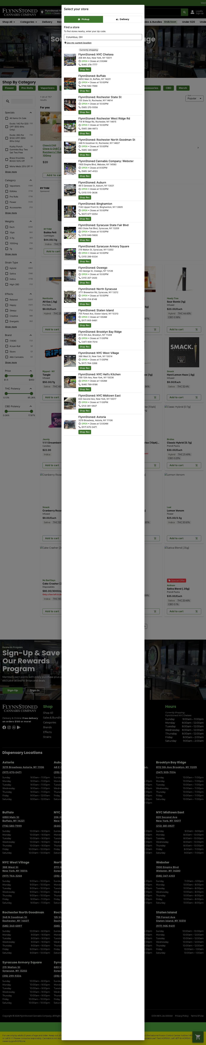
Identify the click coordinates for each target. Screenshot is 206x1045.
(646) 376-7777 (89, 64)
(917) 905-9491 (89, 320)
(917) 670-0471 (89, 427)
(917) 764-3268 (89, 363)
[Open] (140, 37)
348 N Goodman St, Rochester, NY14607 (99, 143)
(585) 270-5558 (89, 107)
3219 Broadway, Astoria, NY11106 (95, 420)
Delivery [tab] (124, 19)
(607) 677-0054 (89, 214)
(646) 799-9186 (89, 384)
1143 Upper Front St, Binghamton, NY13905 (100, 207)
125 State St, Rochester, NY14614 (95, 100)
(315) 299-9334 (89, 256)
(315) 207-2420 (89, 277)
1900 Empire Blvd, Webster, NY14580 (97, 164)
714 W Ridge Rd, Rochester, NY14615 (97, 121)
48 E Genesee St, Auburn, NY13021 (96, 185)
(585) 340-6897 (89, 150)
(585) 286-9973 (89, 128)
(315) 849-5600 (89, 235)
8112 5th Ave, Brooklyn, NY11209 (95, 335)
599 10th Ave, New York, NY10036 (96, 377)
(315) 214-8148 (89, 299)
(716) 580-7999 (89, 86)
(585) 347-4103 (89, 171)
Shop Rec (85, 69)
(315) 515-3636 (89, 192)
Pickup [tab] (85, 19)
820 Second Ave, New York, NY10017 (97, 399)
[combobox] (100, 37)
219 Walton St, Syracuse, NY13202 (95, 249)
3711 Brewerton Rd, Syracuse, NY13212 (98, 292)
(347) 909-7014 (89, 342)
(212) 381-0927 (89, 406)
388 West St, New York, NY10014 (95, 356)
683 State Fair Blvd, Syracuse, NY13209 (98, 228)
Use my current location (79, 42)
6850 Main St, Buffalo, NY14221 (94, 79)
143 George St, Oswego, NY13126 (95, 271)
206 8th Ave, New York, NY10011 (95, 57)
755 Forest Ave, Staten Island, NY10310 (98, 313)
